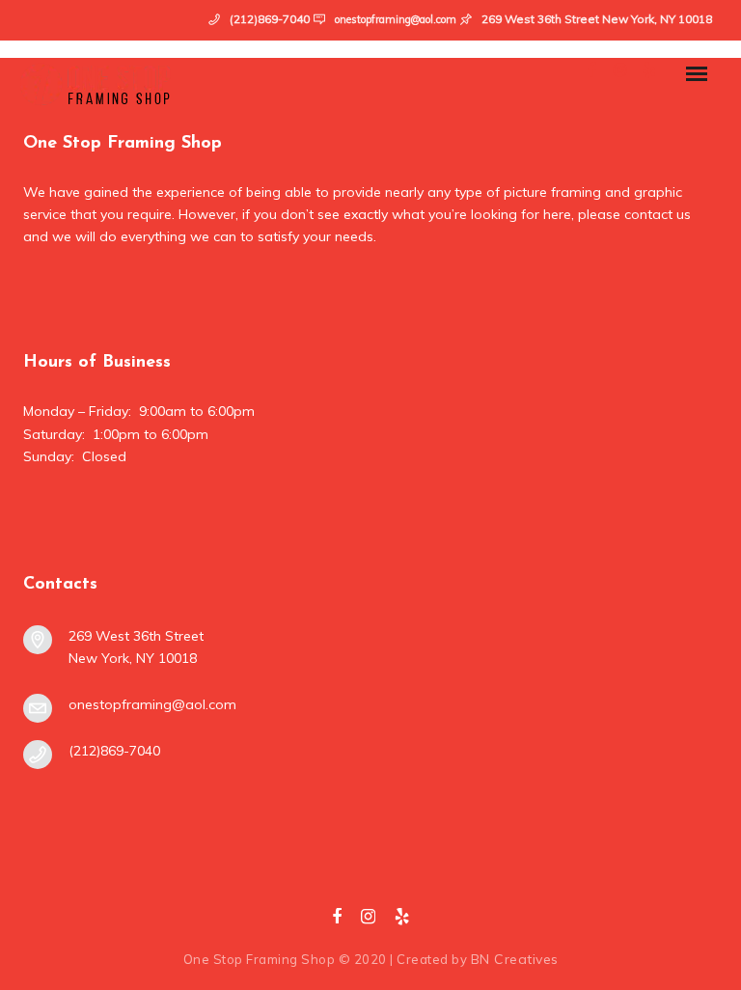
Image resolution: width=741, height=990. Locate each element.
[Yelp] (402, 920)
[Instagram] (368, 920)
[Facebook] (336, 920)
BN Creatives (515, 959)
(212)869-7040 (114, 750)
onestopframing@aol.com (395, 19)
